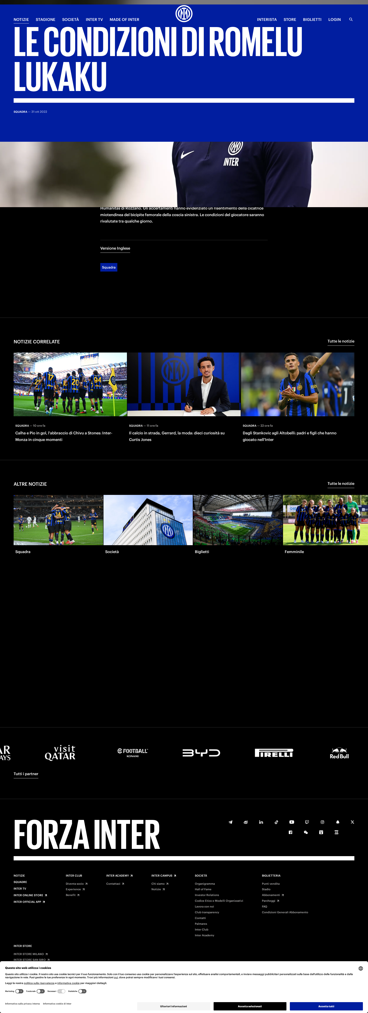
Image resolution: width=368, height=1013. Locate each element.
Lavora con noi (204, 906)
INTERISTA (267, 19)
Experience (73, 889)
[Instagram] (322, 822)
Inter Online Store (28, 895)
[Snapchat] (337, 822)
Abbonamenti (271, 895)
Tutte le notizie (341, 341)
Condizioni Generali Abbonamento (285, 912)
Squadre (20, 882)
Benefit (71, 895)
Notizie (19, 875)
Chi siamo (158, 884)
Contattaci (113, 884)
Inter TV (20, 888)
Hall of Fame (203, 889)
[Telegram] (230, 822)
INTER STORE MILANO (29, 954)
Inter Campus (161, 875)
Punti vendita (271, 884)
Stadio (266, 889)
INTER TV (94, 19)
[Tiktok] (276, 822)
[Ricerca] (351, 19)
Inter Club (74, 875)
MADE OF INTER (124, 19)
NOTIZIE (21, 19)
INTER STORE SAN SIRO (30, 960)
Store (290, 19)
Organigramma (205, 884)
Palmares (201, 924)
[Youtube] (291, 822)
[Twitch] (307, 822)
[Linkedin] (261, 822)
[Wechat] (305, 832)
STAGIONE (45, 19)
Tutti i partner (26, 773)
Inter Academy (117, 875)
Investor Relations (207, 895)
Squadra (109, 267)
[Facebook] (290, 832)
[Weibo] (245, 822)
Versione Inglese (115, 248)
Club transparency (207, 912)
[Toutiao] (336, 832)
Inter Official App (27, 902)
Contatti (200, 918)
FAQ (264, 906)
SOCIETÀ (70, 19)
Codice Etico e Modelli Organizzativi (219, 901)
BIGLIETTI (312, 19)
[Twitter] (352, 822)
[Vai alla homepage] (184, 14)
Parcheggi (268, 901)
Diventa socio (75, 884)
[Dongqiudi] (321, 832)
